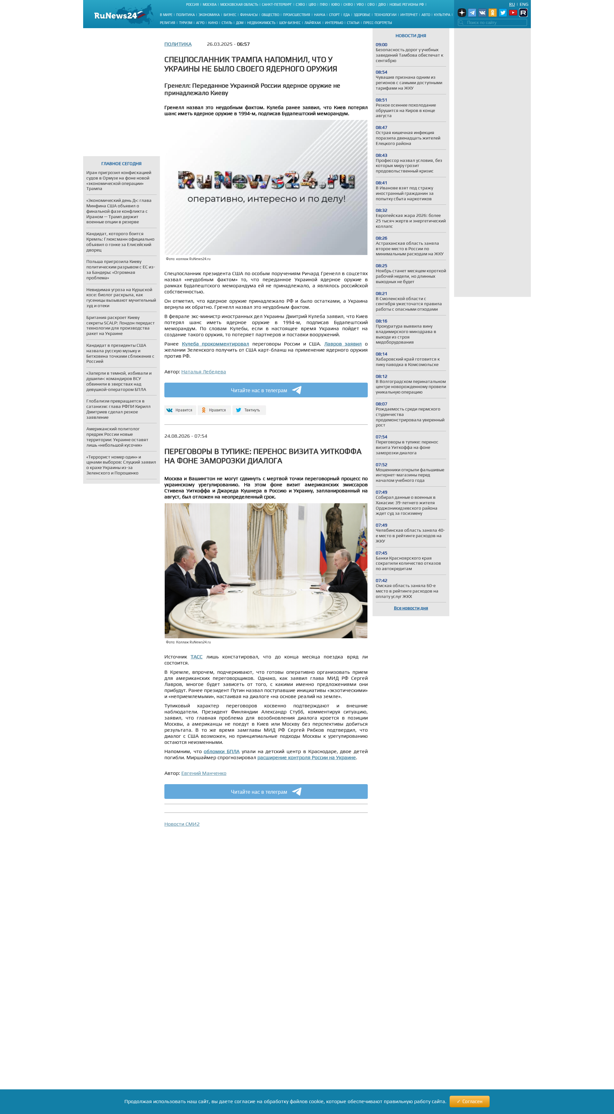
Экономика (209, 15)
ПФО (323, 4)
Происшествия (296, 15)
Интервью (334, 23)
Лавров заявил (343, 344)
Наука (319, 15)
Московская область (239, 4)
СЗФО (300, 4)
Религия (167, 23)
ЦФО (312, 4)
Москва (209, 4)
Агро (200, 23)
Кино (213, 23)
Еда (346, 15)
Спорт (334, 15)
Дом (239, 23)
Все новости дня (411, 607)
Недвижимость (261, 23)
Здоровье (362, 15)
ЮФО (335, 4)
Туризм (185, 23)
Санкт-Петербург (277, 4)
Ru (512, 4)
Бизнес (230, 15)
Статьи (353, 23)
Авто (425, 15)
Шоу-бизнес (290, 23)
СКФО (348, 4)
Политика (185, 15)
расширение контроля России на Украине (306, 757)
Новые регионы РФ (407, 4)
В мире (166, 15)
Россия (192, 4)
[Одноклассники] (214, 407)
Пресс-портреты (377, 23)
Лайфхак (312, 23)
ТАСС (196, 657)
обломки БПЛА (222, 751)
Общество (270, 15)
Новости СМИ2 (182, 824)
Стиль (227, 23)
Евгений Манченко (203, 773)
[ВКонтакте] (179, 407)
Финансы (249, 15)
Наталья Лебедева (203, 372)
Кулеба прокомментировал (215, 344)
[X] (249, 407)
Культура (442, 15)
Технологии (385, 15)
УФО (360, 4)
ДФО (382, 4)
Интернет (409, 15)
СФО (370, 4)
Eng (524, 4)
